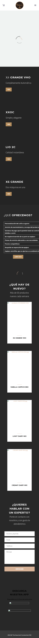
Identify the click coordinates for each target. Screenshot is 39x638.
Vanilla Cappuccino (19, 387)
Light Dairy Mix (19, 436)
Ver (8, 89)
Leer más (18, 257)
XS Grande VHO (19, 338)
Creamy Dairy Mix (19, 485)
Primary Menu (35, 5)
